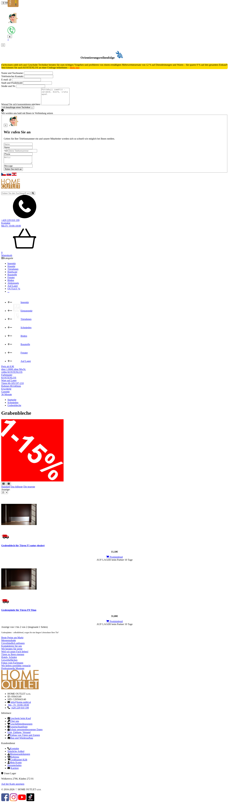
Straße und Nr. (8, 86)
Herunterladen (14, 765)
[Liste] (3, 483)
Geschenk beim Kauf (20, 718)
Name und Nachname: (12, 73)
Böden (10, 280)
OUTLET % (13, 288)
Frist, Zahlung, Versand (19, 732)
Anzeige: (5, 489)
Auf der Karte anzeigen (12, 784)
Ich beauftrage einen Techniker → (17, 107)
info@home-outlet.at (21, 702)
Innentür (11, 263)
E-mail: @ (6, 79)
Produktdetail (116, 557)
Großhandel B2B (18, 759)
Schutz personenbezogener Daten (26, 729)
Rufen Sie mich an (13, 169)
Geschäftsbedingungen (21, 724)
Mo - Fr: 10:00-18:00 (18, 705)
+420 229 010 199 (10, 220)
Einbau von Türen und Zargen (25, 735)
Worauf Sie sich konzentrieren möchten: (21, 104)
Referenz (14, 757)
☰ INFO (6, 3)
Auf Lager (12, 286)
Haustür (11, 266)
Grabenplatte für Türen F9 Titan (18, 610)
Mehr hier (74, 67)
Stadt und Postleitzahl (11, 83)
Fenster (11, 277)
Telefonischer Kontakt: (12, 76)
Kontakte (5, 223)
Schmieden (26, 327)
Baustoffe (12, 274)
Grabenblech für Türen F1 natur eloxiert (23, 545)
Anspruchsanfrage (19, 726)
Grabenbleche (14, 405)
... (8, 291)
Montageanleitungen (20, 754)
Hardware (12, 272)
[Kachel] (8, 483)
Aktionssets (13, 283)
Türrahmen (12, 269)
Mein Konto (16, 762)
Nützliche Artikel (15, 751)
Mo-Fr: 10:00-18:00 (11, 225)
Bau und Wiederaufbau (21, 738)
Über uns (14, 721)
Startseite (11, 399)
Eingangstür (26, 310)
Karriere (15, 768)
